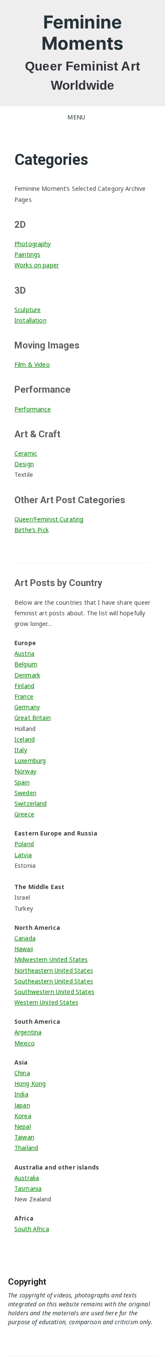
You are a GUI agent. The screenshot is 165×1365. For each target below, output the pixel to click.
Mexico (24, 1043)
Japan (22, 1105)
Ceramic (25, 453)
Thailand (26, 1148)
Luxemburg (30, 760)
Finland (24, 686)
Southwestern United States (54, 992)
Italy (20, 750)
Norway (25, 771)
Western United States (46, 1002)
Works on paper (36, 265)
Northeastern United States (53, 970)
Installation (30, 320)
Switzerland (30, 803)
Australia (26, 1178)
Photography (32, 244)
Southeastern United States (53, 981)
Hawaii (23, 949)
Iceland (24, 739)
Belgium (25, 664)
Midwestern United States (51, 959)
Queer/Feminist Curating (48, 519)
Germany (27, 707)
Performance (32, 409)
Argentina (27, 1032)
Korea (22, 1116)
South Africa (31, 1229)
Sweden (25, 793)
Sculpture (27, 310)
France (23, 696)
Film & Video (32, 364)
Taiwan (24, 1137)
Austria (24, 653)
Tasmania (27, 1188)
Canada (25, 938)
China (22, 1073)
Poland (24, 844)
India (21, 1094)
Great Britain (32, 718)
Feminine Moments (82, 32)
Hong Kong (30, 1083)
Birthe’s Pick (31, 530)
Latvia (23, 855)
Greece (24, 814)
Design (24, 464)
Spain (22, 782)
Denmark (27, 675)
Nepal (22, 1126)
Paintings (27, 254)
